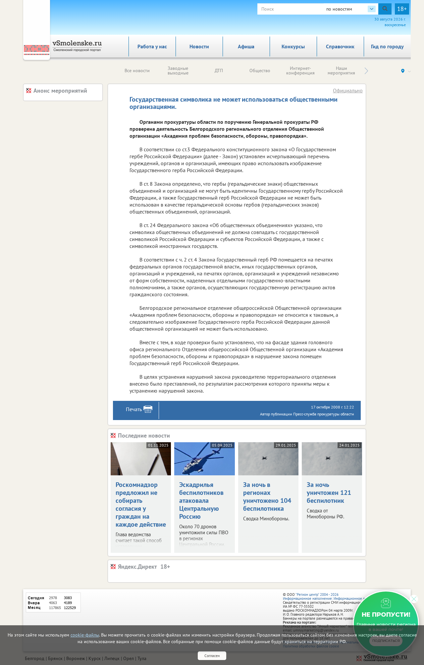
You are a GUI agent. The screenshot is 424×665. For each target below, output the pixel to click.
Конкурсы (293, 46)
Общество (259, 70)
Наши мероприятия (341, 70)
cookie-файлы (85, 635)
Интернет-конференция (300, 70)
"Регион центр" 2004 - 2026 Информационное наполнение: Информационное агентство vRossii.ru (338, 596)
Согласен (212, 655)
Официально (348, 90)
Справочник (340, 46)
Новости (199, 46)
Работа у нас (152, 46)
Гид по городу (387, 46)
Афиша (246, 46)
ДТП (219, 70)
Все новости (137, 70)
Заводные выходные (178, 70)
